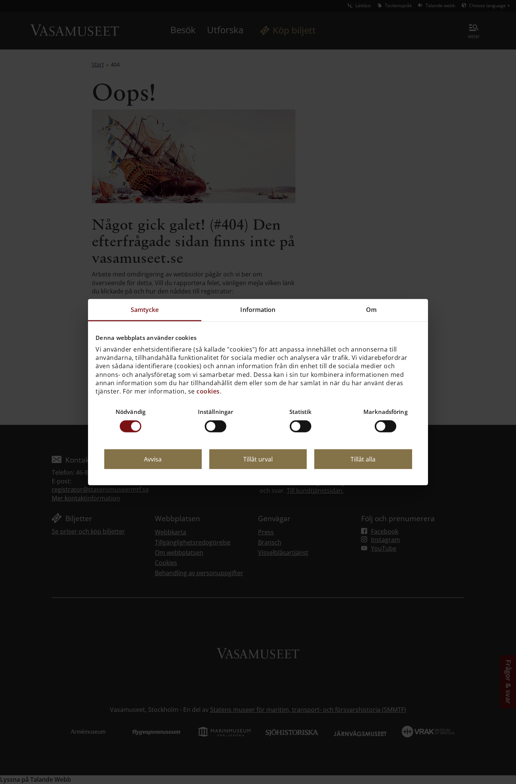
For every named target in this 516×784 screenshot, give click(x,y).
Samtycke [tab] (145, 310)
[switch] (215, 426)
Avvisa (153, 459)
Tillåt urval (258, 459)
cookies (208, 391)
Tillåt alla (363, 459)
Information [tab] (257, 310)
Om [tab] (371, 310)
